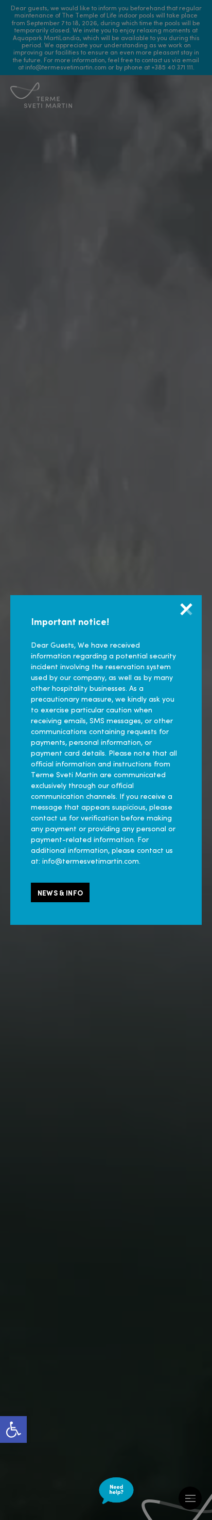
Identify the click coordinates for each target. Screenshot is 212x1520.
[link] (13, 1429)
